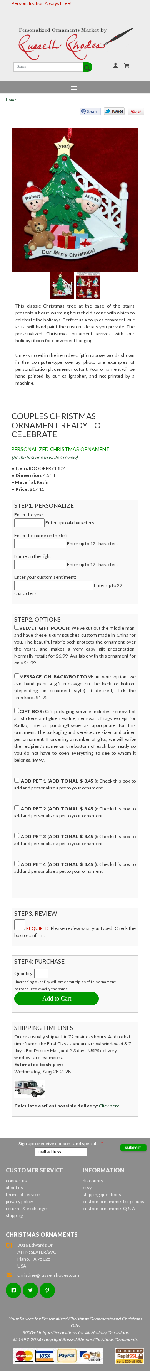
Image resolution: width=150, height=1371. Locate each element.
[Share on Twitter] (111, 113)
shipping (14, 1215)
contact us (16, 1180)
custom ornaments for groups (113, 1201)
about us (14, 1187)
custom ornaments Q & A (109, 1208)
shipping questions (102, 1194)
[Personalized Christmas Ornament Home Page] (75, 44)
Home (11, 100)
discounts (93, 1180)
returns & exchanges (27, 1208)
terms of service (23, 1194)
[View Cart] (127, 65)
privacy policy (19, 1201)
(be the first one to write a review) (45, 457)
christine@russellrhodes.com (48, 1275)
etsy (87, 1187)
